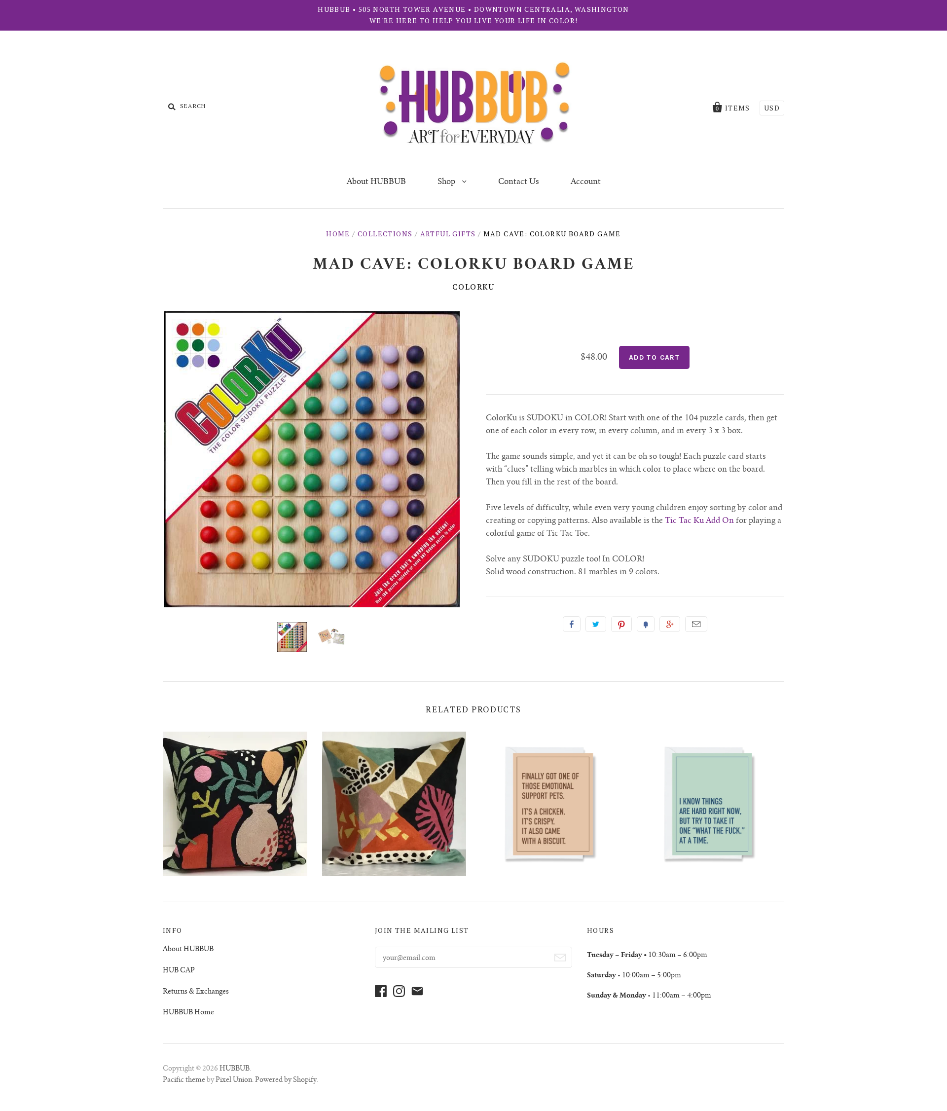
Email (696, 624)
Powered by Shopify (286, 1080)
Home (338, 233)
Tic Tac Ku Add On (699, 521)
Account (586, 182)
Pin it (621, 624)
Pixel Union (234, 1080)
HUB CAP (179, 970)
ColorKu (473, 286)
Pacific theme (184, 1080)
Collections (385, 233)
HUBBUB (234, 1069)
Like (572, 624)
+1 (669, 624)
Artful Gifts (448, 233)
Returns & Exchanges (196, 992)
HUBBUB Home (188, 1012)
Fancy (646, 624)
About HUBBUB (376, 182)
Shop (447, 182)
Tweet (595, 624)
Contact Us (518, 182)
